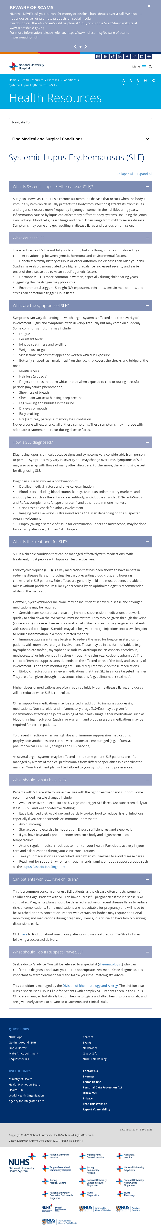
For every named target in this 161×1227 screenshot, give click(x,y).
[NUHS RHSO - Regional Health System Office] (59, 1207)
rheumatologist (110, 964)
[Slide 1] (80, 47)
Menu (136, 66)
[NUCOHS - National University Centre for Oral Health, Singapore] (59, 1195)
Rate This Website (95, 1104)
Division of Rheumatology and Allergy (90, 985)
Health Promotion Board (24, 1084)
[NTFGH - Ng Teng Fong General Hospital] (96, 1157)
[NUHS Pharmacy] (133, 1195)
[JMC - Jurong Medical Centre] (59, 1182)
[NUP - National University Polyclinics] (133, 1169)
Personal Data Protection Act (102, 1087)
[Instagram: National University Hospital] (134, 56)
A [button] (124, 82)
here (24, 934)
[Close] (149, 6)
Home (12, 80)
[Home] (59, 1157)
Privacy (88, 1098)
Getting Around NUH (22, 1042)
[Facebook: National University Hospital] (127, 56)
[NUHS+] (149, 56)
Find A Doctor (18, 1048)
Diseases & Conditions (62, 80)
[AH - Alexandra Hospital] (133, 1157)
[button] (145, 83)
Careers (88, 1037)
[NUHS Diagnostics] (96, 1195)
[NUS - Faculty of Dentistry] (133, 1207)
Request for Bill (19, 1059)
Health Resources (31, 80)
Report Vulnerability (96, 1109)
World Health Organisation (26, 1095)
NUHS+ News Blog (95, 1059)
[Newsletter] (98, 56)
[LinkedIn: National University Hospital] (120, 56)
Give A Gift (90, 1053)
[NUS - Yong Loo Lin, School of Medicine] (96, 1207)
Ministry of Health (20, 1079)
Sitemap (88, 1076)
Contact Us (90, 1071)
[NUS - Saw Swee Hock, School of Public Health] (59, 1220)
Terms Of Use (92, 1082)
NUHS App (16, 1037)
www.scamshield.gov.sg (27, 28)
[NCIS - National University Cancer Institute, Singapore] (96, 1182)
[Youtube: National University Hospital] (142, 56)
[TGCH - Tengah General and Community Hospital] (59, 1169)
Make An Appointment (23, 1053)
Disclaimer (90, 1093)
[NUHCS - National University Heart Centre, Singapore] (133, 1182)
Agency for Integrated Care (26, 1101)
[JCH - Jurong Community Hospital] (96, 1169)
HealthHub (16, 1090)
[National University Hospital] (26, 66)
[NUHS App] (105, 56)
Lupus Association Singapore (44, 867)
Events (87, 1042)
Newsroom (90, 1048)
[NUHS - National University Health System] (22, 1163)
